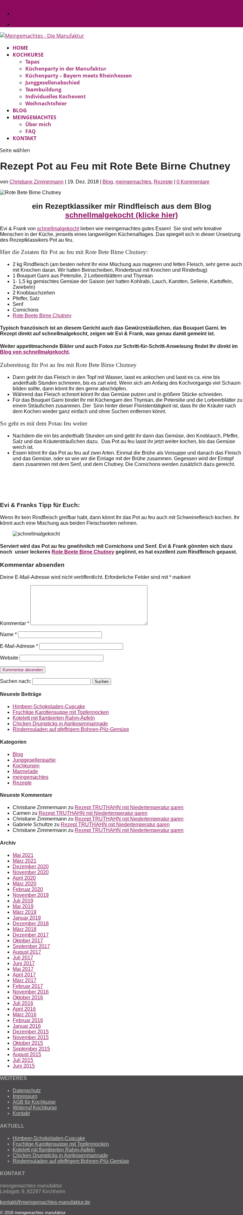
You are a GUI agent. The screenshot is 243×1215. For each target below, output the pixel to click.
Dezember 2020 (31, 866)
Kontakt (21, 1113)
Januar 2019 (27, 918)
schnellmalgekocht (58, 228)
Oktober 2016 (28, 997)
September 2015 (31, 1048)
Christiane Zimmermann (36, 181)
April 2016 (24, 1009)
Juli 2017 (23, 957)
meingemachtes (133, 181)
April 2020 (24, 878)
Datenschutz (27, 1090)
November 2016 (31, 992)
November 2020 (31, 872)
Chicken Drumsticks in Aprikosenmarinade (60, 723)
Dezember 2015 (31, 1031)
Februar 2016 (28, 1020)
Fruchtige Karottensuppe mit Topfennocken (61, 712)
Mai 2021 (23, 855)
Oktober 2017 (28, 940)
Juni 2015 (24, 1066)
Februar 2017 (28, 986)
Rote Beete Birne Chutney (42, 315)
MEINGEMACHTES (34, 117)
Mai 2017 (23, 969)
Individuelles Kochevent (55, 96)
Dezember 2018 (31, 923)
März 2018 (24, 929)
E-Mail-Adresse (19, 646)
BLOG (20, 110)
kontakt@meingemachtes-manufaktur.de (45, 1202)
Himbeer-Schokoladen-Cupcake (49, 706)
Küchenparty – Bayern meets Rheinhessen (78, 75)
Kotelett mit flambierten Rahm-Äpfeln (54, 718)
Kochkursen (26, 765)
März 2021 (24, 861)
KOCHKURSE (28, 54)
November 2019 (31, 895)
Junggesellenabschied (52, 82)
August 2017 (27, 952)
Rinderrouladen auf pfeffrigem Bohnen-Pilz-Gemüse (71, 729)
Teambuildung (43, 89)
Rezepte (163, 181)
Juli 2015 (23, 1060)
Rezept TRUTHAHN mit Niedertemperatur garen (129, 807)
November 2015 (31, 1037)
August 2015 (27, 1054)
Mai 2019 (23, 906)
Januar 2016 (27, 1026)
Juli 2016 (23, 1003)
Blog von (11, 352)
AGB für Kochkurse (34, 1102)
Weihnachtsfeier (46, 103)
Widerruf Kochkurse (35, 1107)
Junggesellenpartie (34, 760)
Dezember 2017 (31, 935)
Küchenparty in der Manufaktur (65, 68)
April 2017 (24, 974)
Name (8, 634)
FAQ (30, 131)
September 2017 (31, 946)
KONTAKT (24, 138)
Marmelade (25, 771)
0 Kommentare (193, 181)
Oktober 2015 (28, 1043)
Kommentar (14, 623)
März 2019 (24, 912)
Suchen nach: (15, 681)
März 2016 (24, 1014)
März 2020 (24, 883)
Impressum (25, 1096)
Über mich (38, 124)
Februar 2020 (28, 889)
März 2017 (24, 980)
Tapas (32, 61)
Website (9, 657)
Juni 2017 (24, 963)
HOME (20, 47)
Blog (108, 181)
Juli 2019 (23, 900)
